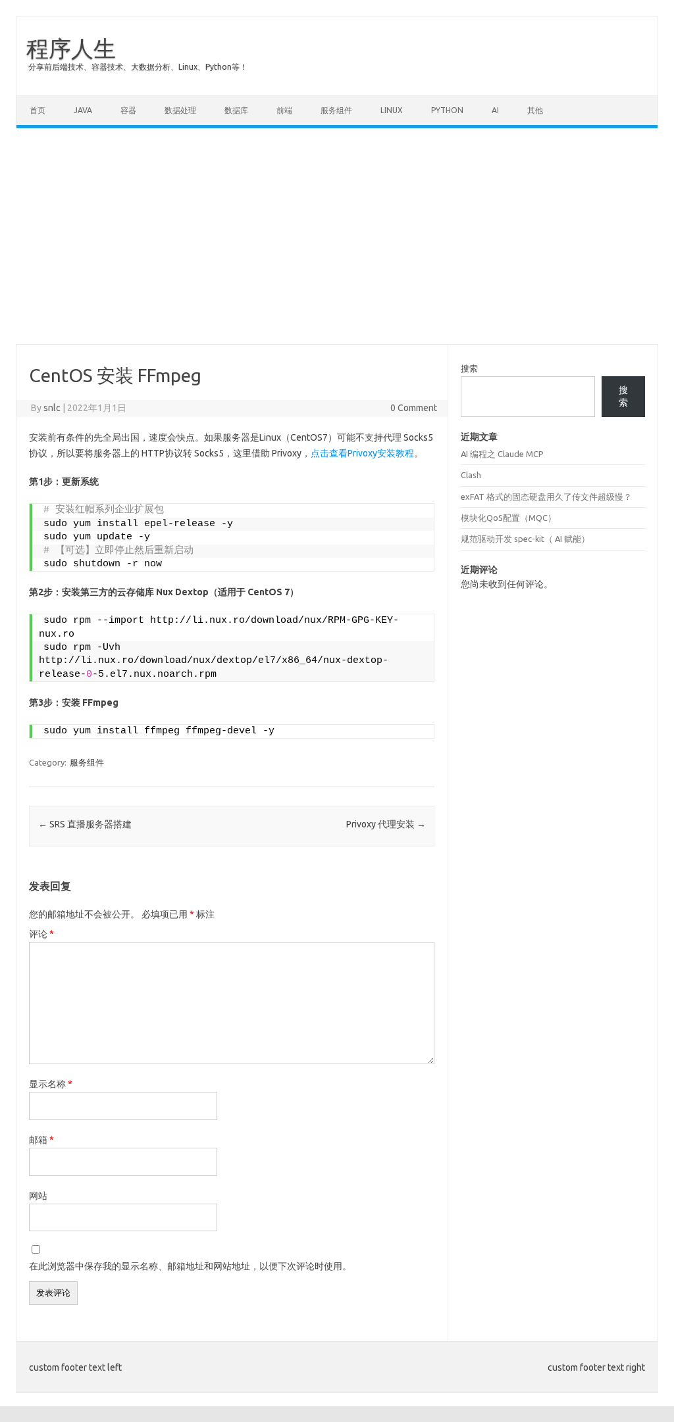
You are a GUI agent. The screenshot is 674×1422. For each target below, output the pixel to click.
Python (447, 110)
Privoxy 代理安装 (386, 824)
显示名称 (50, 1084)
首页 (37, 110)
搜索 (469, 368)
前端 (284, 110)
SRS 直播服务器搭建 (85, 824)
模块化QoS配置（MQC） (508, 517)
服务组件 (336, 110)
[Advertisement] (337, 236)
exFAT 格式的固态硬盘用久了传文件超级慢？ (546, 496)
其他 (535, 110)
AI (495, 110)
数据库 (236, 110)
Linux (391, 110)
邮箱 (41, 1140)
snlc (52, 408)
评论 (41, 934)
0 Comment (413, 408)
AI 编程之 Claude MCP (502, 453)
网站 (38, 1195)
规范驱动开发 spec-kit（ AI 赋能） (525, 538)
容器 (128, 110)
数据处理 (180, 110)
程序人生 (71, 48)
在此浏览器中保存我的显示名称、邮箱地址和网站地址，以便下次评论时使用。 (190, 1266)
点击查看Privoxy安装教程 (362, 453)
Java (83, 110)
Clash (471, 474)
